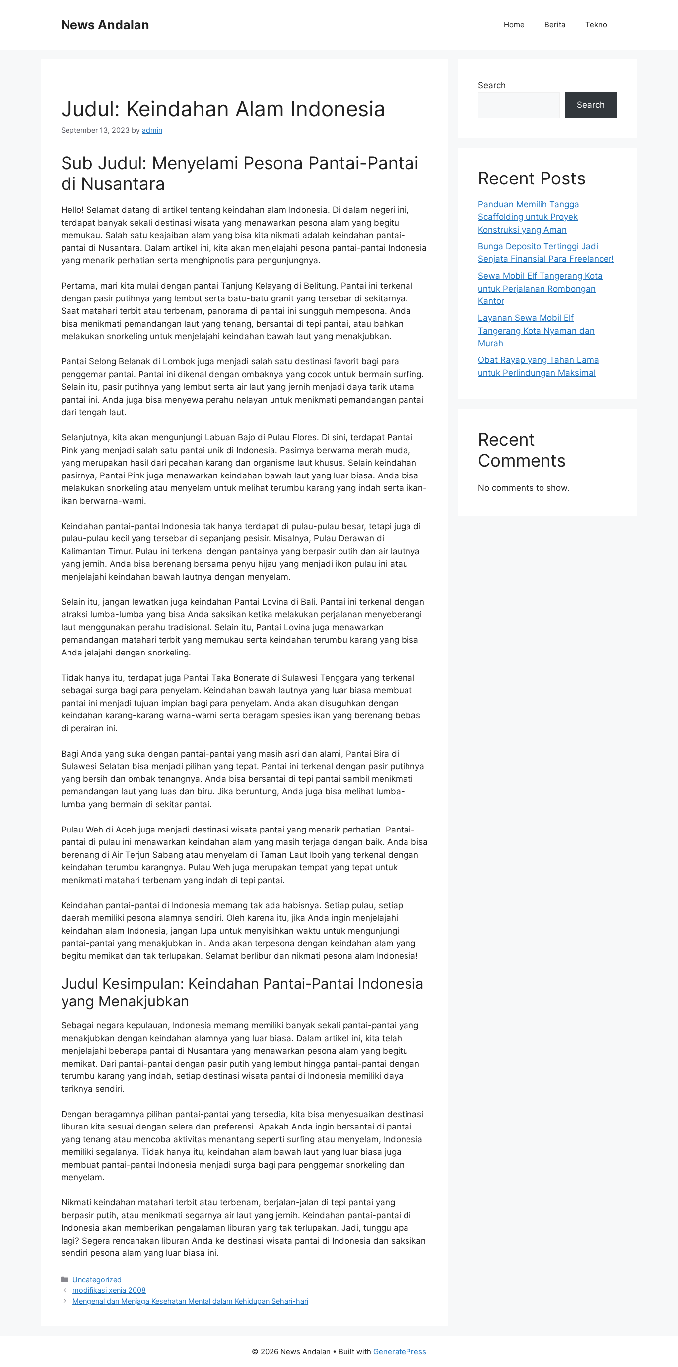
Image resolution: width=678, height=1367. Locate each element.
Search (492, 85)
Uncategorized (97, 1279)
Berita (554, 24)
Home (514, 24)
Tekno (596, 24)
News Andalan (105, 24)
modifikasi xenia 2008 (109, 1290)
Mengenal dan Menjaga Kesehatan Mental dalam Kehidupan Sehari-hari (190, 1301)
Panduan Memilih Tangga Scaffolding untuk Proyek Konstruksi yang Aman (528, 217)
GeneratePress (399, 1351)
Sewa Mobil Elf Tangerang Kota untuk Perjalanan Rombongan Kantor (540, 288)
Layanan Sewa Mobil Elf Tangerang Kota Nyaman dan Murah (536, 330)
